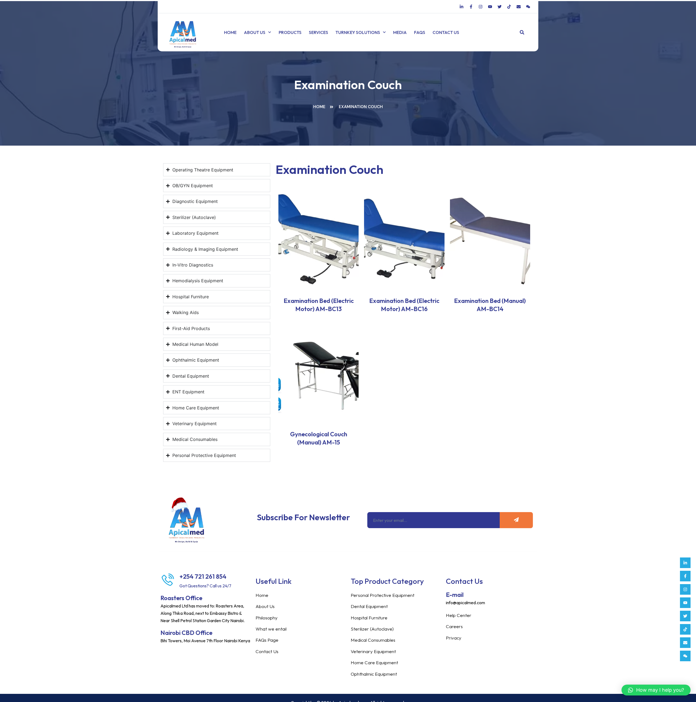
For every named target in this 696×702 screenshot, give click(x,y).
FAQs (419, 32)
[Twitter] (685, 616)
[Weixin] (685, 656)
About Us (254, 32)
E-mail (455, 594)
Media (400, 32)
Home (230, 32)
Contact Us (446, 32)
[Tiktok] (685, 629)
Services (318, 32)
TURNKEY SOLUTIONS (357, 32)
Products (290, 32)
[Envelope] (685, 642)
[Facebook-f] (685, 576)
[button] (522, 32)
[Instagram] (685, 589)
